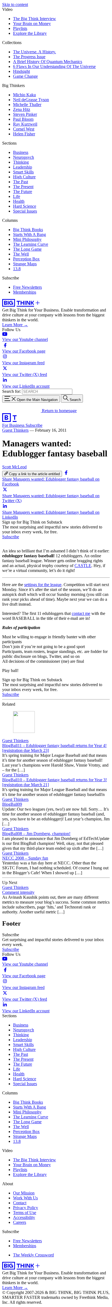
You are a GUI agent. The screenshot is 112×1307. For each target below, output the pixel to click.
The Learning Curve (30, 244)
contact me (81, 613)
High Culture (24, 177)
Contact (19, 1202)
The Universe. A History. (34, 51)
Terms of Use (24, 1212)
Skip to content (15, 4)
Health (18, 201)
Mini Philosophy (27, 239)
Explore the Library (30, 33)
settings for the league (42, 584)
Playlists (20, 28)
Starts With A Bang (29, 234)
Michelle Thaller (27, 104)
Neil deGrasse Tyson (31, 99)
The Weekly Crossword (33, 1255)
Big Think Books (28, 229)
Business (20, 152)
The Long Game (27, 249)
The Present (23, 186)
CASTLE (82, 565)
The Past (20, 181)
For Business (14, 425)
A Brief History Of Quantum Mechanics (47, 61)
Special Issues (25, 211)
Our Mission (24, 1193)
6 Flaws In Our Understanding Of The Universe (54, 66)
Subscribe (34, 425)
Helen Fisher (24, 134)
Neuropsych (23, 157)
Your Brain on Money (32, 23)
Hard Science (24, 206)
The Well (21, 254)
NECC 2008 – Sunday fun (25, 858)
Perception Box (26, 259)
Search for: (11, 391)
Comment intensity (18, 892)
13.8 (17, 268)
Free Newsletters (27, 287)
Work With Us (25, 1198)
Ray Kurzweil (25, 124)
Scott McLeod (14, 467)
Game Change (25, 76)
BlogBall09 (12, 804)
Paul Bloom (23, 119)
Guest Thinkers (15, 430)
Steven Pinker (25, 114)
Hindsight (21, 71)
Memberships (24, 292)
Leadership (22, 167)
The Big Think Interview (34, 18)
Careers (19, 1222)
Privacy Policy (25, 1207)
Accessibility (24, 1217)
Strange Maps (25, 264)
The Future (22, 191)
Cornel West (23, 129)
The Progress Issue (29, 56)
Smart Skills (23, 172)
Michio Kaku (24, 94)
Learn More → (15, 324)
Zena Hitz (21, 109)
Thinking (21, 162)
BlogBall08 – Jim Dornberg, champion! (36, 833)
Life (16, 196)
